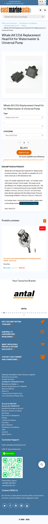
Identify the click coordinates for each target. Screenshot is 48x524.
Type (5, 113)
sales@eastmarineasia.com (16, 445)
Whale (24, 25)
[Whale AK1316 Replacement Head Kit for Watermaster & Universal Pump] (24, 74)
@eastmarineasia (14, 449)
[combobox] (24, 16)
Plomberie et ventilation (28, 23)
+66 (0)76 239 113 (8, 485)
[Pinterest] (15, 505)
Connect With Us (10, 490)
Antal (24, 309)
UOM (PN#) (8, 131)
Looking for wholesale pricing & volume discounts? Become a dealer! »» (23, 160)
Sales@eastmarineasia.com (14, 3)
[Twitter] (4, 505)
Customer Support (10, 439)
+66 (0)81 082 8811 (15, 1)
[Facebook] (10, 505)
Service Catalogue (30, 203)
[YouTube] (27, 505)
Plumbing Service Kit (11, 25)
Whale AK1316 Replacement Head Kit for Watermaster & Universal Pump (21, 39)
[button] (41, 464)
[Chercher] (42, 17)
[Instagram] (21, 505)
